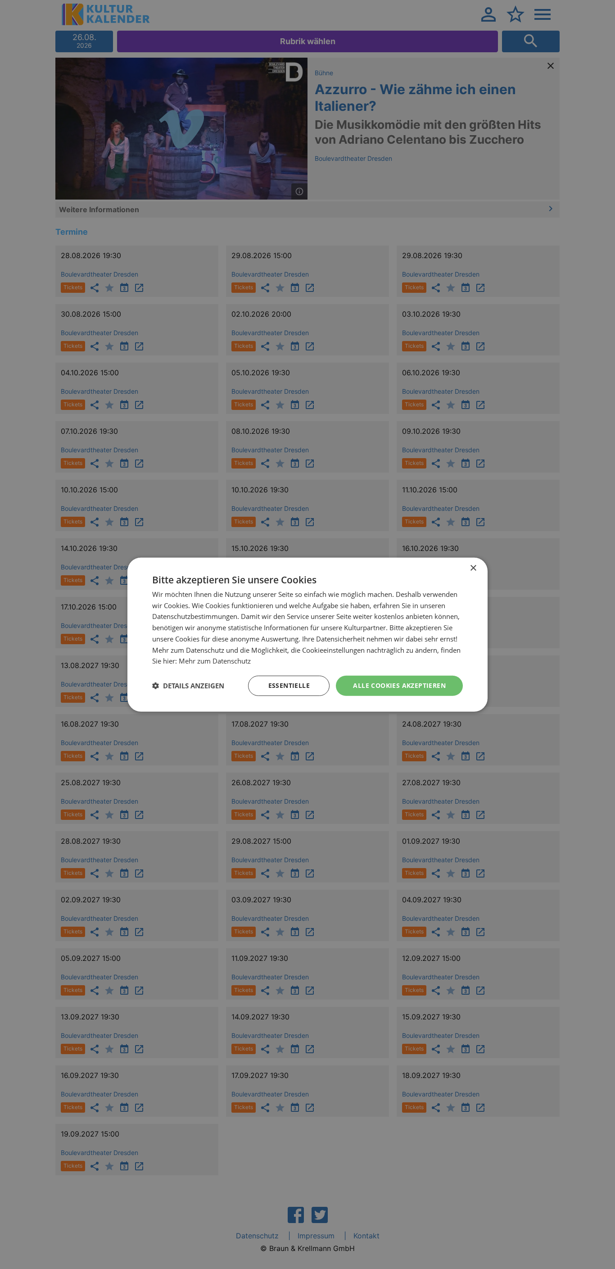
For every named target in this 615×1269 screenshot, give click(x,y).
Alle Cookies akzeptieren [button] (399, 685)
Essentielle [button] (289, 685)
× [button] (473, 567)
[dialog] (307, 634)
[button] (188, 686)
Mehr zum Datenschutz (215, 660)
